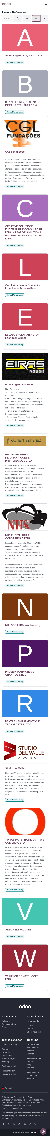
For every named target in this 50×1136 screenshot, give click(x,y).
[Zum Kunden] (25, 37)
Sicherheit (31, 1078)
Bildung (5, 1061)
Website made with (22, 1132)
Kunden (30, 1068)
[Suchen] (17, 18)
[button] (46, 4)
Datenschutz (32, 1075)
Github (30, 1026)
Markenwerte (33, 1047)
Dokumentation (9, 1024)
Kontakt (30, 1051)
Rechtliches (32, 1072)
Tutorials (6, 1021)
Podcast (30, 1061)
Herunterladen (33, 1021)
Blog (29, 1064)
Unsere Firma (33, 1044)
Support (5, 1049)
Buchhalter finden (10, 1066)
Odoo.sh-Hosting (9, 1044)
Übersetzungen (34, 1032)
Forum (4, 1027)
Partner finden (8, 1071)
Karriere (30, 1054)
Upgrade (6, 1052)
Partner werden (9, 1074)
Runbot (30, 1029)
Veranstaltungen (34, 1058)
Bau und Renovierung (15, 62)
